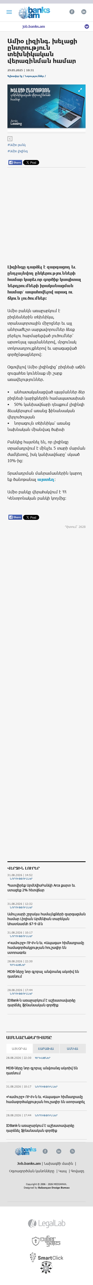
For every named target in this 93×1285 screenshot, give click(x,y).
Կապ (63, 1171)
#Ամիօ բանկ (16, 145)
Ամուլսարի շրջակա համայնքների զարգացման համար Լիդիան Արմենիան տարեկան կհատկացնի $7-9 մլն (46, 919)
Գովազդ (77, 1171)
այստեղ (45, 479)
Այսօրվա (19, 1048)
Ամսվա (72, 1048)
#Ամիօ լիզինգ (17, 151)
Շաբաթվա (46, 1048)
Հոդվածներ (18, 964)
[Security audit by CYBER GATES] (46, 1241)
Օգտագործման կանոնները (32, 1171)
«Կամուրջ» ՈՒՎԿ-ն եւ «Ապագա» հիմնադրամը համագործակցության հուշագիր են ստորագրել (45, 948)
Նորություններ (21, 878)
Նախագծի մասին (59, 1163)
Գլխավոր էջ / (16, 76)
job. (34, 26)
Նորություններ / (35, 76)
